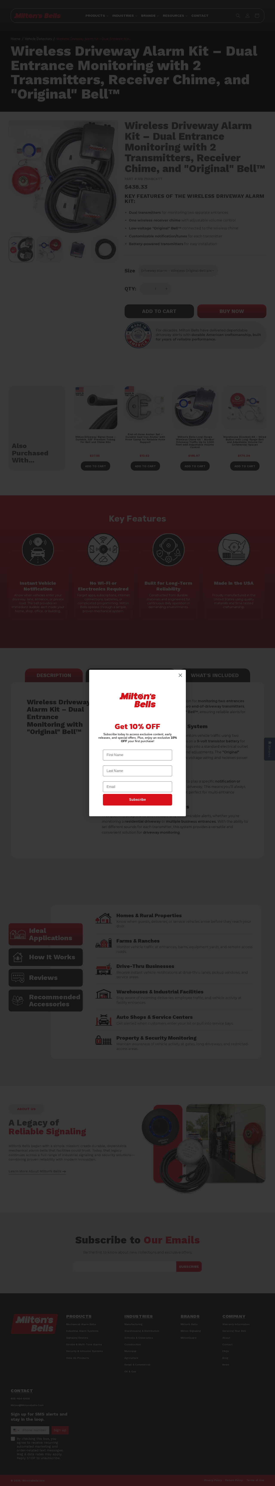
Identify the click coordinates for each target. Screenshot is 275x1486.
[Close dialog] (180, 675)
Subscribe (137, 799)
